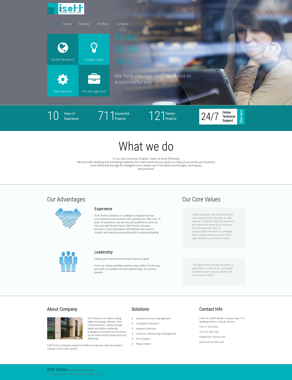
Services (84, 24)
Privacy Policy (86, 370)
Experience (103, 208)
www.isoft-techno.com (211, 342)
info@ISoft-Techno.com (212, 336)
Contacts (122, 24)
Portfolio (103, 24)
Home (51, 24)
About (67, 24)
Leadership (103, 252)
